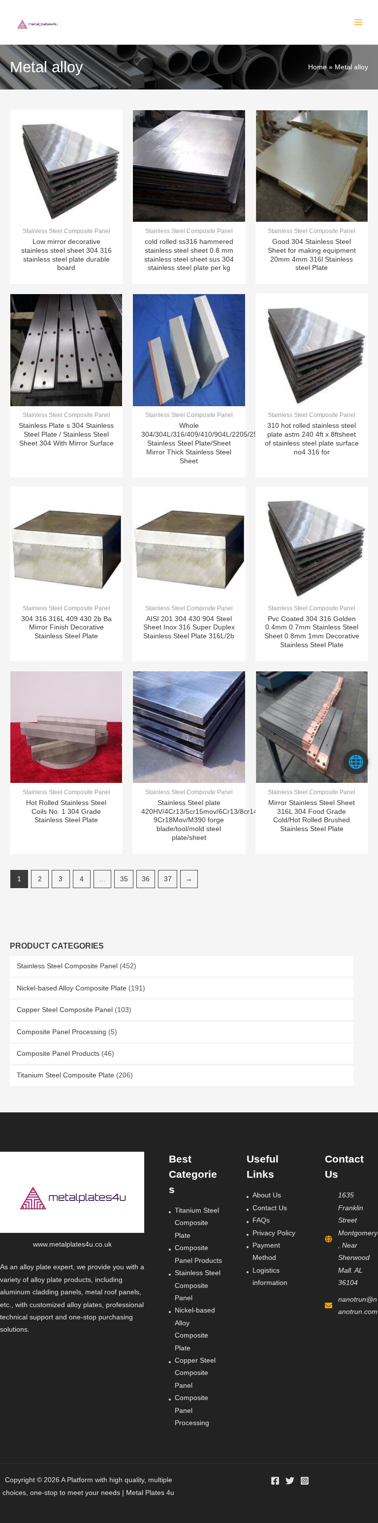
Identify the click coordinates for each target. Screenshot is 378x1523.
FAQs (261, 1220)
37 (168, 879)
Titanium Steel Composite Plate (65, 1075)
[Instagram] (304, 1480)
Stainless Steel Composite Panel (67, 966)
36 (146, 879)
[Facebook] (275, 1480)
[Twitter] (289, 1480)
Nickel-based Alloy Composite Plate (71, 988)
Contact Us (269, 1208)
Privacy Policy (273, 1233)
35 (124, 879)
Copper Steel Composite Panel (65, 1010)
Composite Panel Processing (61, 1032)
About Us (266, 1195)
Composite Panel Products (58, 1053)
